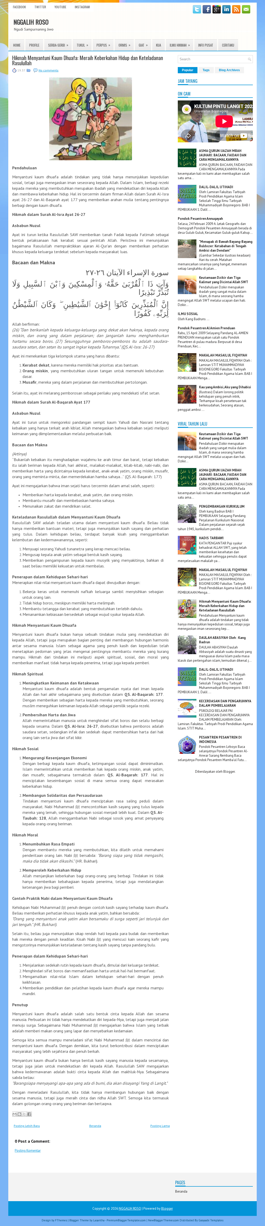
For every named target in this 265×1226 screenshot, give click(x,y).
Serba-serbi (58, 45)
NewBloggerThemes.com (163, 1220)
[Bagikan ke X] (24, 1114)
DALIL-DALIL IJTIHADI (216, 187)
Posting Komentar (28, 1150)
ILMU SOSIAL (188, 314)
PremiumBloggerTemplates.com (126, 1220)
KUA (158, 45)
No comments (48, 70)
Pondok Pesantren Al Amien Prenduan (206, 328)
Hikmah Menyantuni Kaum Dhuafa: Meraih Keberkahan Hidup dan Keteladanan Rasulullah (87, 60)
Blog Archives (229, 70)
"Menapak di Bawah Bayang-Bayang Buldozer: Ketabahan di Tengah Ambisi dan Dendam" (225, 246)
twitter (40, 7)
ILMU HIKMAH (180, 45)
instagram (82, 7)
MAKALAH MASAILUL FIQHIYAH (223, 355)
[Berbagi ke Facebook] (29, 1114)
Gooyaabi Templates (210, 1220)
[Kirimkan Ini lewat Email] (14, 1114)
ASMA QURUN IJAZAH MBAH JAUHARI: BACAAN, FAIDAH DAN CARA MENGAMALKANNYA (222, 155)
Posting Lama (160, 1126)
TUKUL (82, 45)
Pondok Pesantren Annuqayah (200, 218)
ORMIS (124, 45)
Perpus (103, 45)
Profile (34, 45)
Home (16, 45)
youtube (60, 7)
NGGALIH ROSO (31, 21)
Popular (187, 70)
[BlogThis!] (19, 1114)
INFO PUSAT (205, 45)
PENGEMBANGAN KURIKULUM (222, 506)
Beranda (95, 1126)
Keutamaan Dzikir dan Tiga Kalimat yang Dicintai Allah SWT (223, 279)
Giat (143, 45)
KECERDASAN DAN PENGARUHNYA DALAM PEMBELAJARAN (225, 703)
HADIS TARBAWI (211, 538)
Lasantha (99, 1220)
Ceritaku (228, 45)
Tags (206, 70)
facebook (19, 7)
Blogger (229, 771)
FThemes (61, 1220)
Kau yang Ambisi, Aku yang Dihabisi (225, 387)
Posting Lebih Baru (27, 1126)
